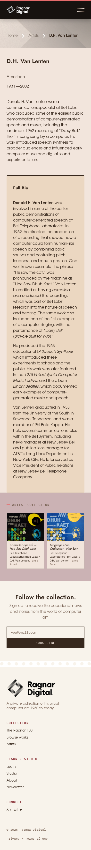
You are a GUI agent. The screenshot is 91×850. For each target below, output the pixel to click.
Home (12, 35)
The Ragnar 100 (20, 730)
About (12, 780)
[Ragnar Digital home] (31, 688)
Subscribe (45, 643)
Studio (12, 773)
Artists (33, 35)
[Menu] (80, 9)
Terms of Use (36, 838)
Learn (11, 767)
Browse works (17, 737)
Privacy (13, 838)
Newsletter (15, 787)
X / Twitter (15, 809)
